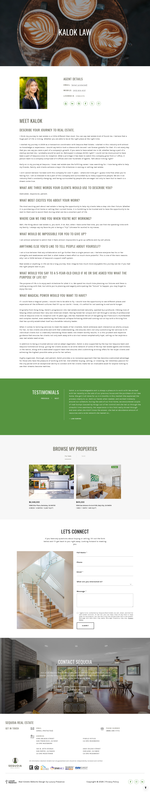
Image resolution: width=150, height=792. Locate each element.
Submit (85, 626)
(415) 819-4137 (79, 90)
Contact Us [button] (75, 690)
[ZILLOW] (65, 103)
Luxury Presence (57, 782)
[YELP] (92, 103)
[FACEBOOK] (85, 103)
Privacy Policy (112, 782)
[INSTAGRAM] (98, 103)
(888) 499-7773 (113, 731)
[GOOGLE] (79, 103)
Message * (81, 591)
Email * (80, 572)
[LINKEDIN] (72, 103)
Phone (79, 562)
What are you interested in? (90, 582)
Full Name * (82, 552)
